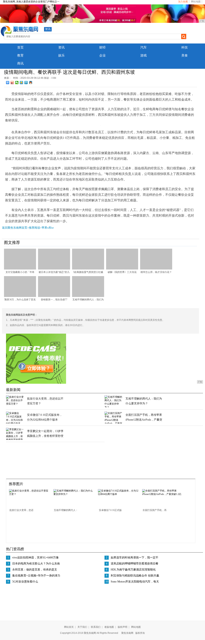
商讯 (20, 63)
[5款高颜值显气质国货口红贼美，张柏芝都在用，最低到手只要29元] (88, 268)
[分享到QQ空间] (21, 82)
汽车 (143, 47)
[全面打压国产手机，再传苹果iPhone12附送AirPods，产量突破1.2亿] (163, 494)
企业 (102, 55)
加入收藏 (183, 1)
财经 (102, 47)
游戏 (143, 55)
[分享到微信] (17, 82)
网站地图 (196, 1)
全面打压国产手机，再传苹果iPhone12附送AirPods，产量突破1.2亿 (144, 419)
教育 (20, 55)
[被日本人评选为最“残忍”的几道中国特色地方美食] (54, 268)
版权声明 (122, 627)
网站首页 (69, 627)
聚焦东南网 (127, 633)
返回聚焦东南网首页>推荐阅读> (22, 227)
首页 (20, 47)
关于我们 (82, 627)
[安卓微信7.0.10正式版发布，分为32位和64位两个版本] (15, 423)
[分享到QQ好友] (30, 82)
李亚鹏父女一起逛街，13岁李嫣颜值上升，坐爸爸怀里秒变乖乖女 (45, 436)
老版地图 (109, 627)
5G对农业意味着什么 (25, 581)
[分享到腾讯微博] (26, 82)
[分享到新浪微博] (12, 82)
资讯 (48, 29)
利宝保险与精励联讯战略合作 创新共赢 (135, 575)
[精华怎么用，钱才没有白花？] (156, 268)
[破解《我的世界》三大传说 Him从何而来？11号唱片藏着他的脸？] (122, 268)
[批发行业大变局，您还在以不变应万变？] (15, 403)
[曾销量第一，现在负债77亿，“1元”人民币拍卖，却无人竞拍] (54, 296)
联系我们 (95, 627)
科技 (184, 47)
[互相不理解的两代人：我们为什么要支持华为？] (88, 296)
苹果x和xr (48, 227)
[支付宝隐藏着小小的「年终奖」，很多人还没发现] (20, 268)
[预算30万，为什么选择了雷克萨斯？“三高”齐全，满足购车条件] (20, 296)
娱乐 (61, 55)
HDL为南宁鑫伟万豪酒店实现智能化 (133, 569)
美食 (184, 55)
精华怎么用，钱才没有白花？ (156, 272)
